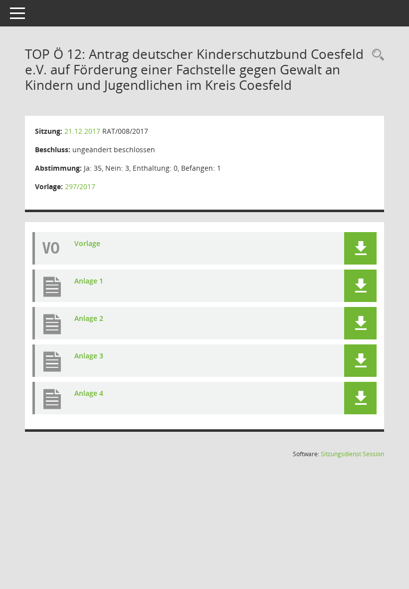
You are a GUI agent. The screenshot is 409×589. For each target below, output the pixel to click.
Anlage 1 (88, 281)
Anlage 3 (88, 355)
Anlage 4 (88, 393)
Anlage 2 (88, 318)
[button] (360, 248)
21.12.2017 (82, 131)
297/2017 (80, 186)
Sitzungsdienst (352, 454)
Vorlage (87, 243)
